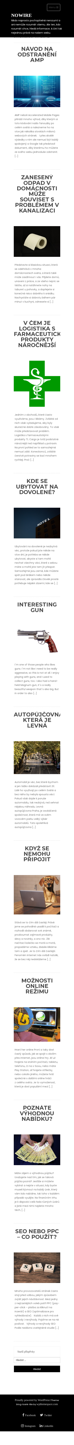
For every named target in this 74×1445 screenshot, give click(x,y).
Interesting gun (37, 607)
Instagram (30, 1426)
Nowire (21, 15)
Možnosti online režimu (37, 986)
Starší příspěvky (26, 1351)
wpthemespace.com (47, 1404)
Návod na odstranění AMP (37, 54)
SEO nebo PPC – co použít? (37, 1234)
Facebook (30, 1415)
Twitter (48, 1415)
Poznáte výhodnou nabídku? (37, 1113)
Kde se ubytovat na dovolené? (37, 486)
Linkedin (48, 1426)
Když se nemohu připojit (37, 854)
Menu (54, 8)
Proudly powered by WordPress (32, 1400)
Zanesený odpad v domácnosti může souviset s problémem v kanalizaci (37, 194)
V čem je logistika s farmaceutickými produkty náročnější (43, 334)
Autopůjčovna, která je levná (39, 720)
